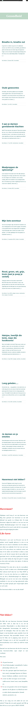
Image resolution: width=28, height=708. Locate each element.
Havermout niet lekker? (13, 479)
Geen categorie (20, 259)
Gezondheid (14, 32)
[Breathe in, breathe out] (14, 31)
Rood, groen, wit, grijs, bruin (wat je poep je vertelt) (13, 274)
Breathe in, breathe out (13, 42)
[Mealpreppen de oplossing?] (14, 157)
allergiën (6, 259)
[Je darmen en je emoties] (14, 419)
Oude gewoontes (10, 88)
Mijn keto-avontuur (11, 221)
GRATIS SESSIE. (19, 705)
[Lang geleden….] (14, 372)
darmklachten (11, 118)
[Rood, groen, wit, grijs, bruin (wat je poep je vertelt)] (14, 257)
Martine (5, 60)
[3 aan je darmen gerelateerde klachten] (14, 115)
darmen (9, 259)
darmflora (13, 320)
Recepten (18, 470)
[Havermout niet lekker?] (14, 469)
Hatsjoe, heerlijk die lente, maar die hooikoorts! (12, 338)
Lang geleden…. (10, 383)
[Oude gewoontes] (14, 75)
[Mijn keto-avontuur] (14, 206)
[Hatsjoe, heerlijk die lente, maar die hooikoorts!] (14, 317)
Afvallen (11, 207)
